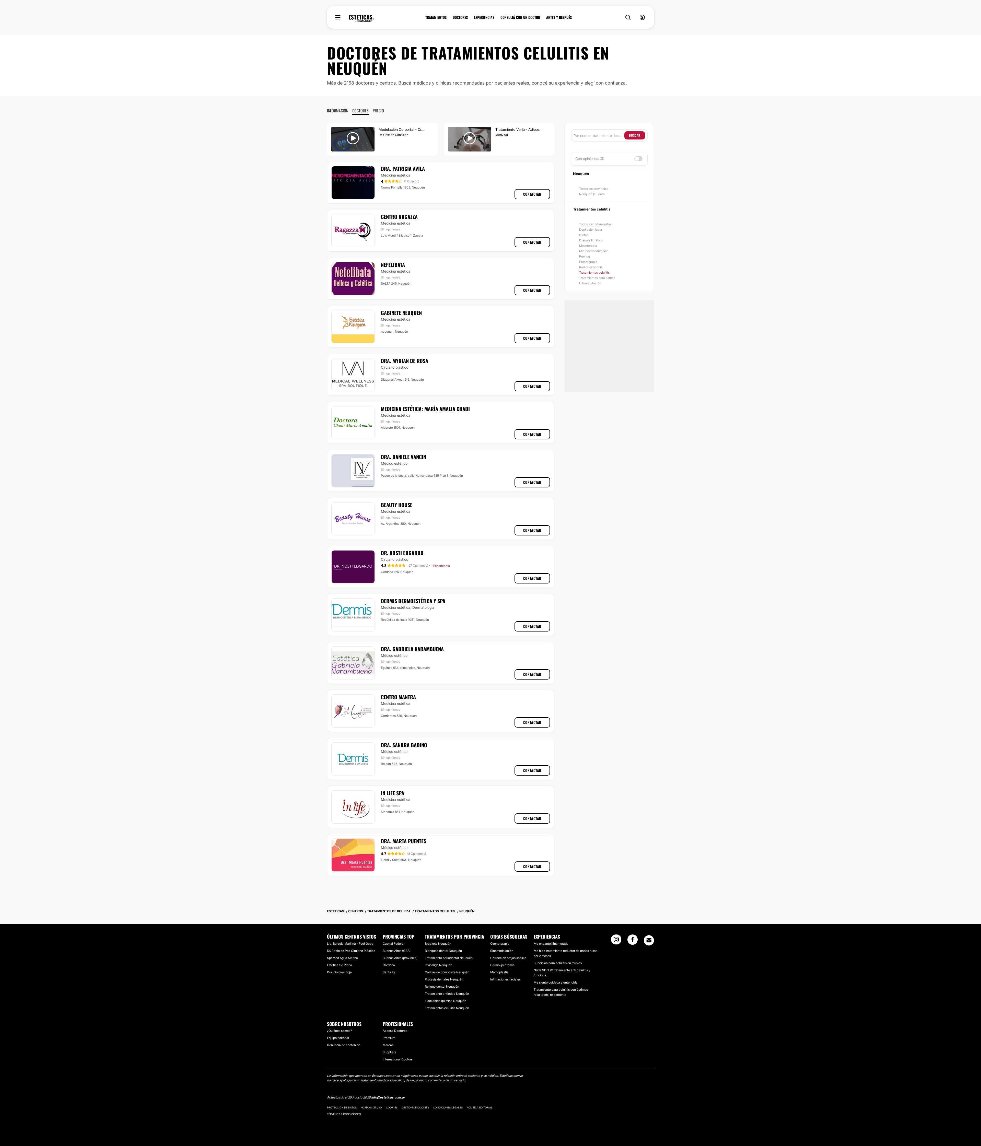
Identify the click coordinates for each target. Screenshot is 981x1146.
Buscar (634, 135)
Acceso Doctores (395, 1031)
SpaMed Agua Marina (342, 958)
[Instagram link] (616, 941)
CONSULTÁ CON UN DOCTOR (520, 17)
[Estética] (361, 18)
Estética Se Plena (339, 965)
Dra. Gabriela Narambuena (412, 649)
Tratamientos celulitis (594, 272)
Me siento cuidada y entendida (556, 982)
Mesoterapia (588, 246)
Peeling (584, 256)
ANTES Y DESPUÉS (559, 17)
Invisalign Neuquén (438, 965)
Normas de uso (371, 1107)
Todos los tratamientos (595, 224)
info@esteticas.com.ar (388, 1097)
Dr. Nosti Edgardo (402, 553)
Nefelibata (393, 264)
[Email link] (649, 940)
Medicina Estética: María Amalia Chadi (425, 409)
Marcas (388, 1045)
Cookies (392, 1107)
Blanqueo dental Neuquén (443, 951)
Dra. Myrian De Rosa (404, 361)
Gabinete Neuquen (401, 313)
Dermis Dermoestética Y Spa (413, 601)
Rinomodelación (501, 951)
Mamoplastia (499, 972)
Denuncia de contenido (343, 1045)
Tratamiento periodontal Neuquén (449, 958)
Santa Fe (389, 972)
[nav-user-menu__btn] (642, 17)
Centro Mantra (398, 697)
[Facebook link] (632, 941)
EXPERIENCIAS (484, 17)
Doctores (360, 111)
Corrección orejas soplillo (508, 958)
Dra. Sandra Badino (404, 745)
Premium (389, 1038)
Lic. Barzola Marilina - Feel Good (350, 943)
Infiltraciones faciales (505, 979)
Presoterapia (588, 262)
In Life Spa (392, 793)
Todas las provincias (593, 189)
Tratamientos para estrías (597, 278)
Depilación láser (590, 229)
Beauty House (396, 505)
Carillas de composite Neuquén (447, 972)
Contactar (532, 194)
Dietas (583, 235)
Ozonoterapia (499, 943)
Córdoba (389, 965)
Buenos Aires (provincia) (400, 958)
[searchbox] (599, 135)
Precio (378, 111)
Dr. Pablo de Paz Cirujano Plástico (351, 951)
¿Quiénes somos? (339, 1031)
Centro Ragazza (399, 216)
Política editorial (480, 1107)
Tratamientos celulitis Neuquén (447, 1008)
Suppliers (389, 1052)
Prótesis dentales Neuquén (444, 979)
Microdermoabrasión (594, 251)
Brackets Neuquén (438, 943)
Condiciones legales (448, 1107)
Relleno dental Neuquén (442, 986)
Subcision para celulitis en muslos (558, 963)
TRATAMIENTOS (436, 17)
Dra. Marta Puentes (403, 841)
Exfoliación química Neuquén (445, 1001)
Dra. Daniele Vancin (403, 457)
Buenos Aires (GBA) (397, 951)
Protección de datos (342, 1107)
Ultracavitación (590, 283)
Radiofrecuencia (591, 267)
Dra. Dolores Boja (339, 972)
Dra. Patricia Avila (403, 168)
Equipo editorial (338, 1038)
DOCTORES (460, 17)
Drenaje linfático (591, 240)
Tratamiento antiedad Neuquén (447, 994)
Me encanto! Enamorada (551, 943)
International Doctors (398, 1059)
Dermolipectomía (502, 965)
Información (337, 111)
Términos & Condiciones (344, 1114)
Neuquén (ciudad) (592, 194)
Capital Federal (393, 943)
